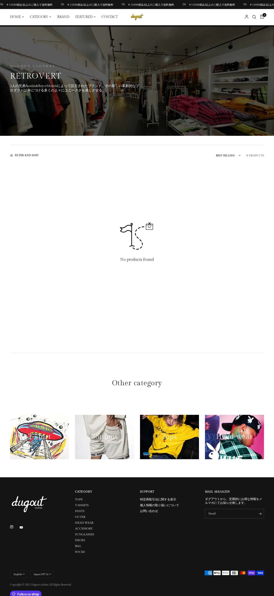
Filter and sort (27, 155)
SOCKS (80, 552)
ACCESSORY (84, 528)
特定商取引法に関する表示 (158, 499)
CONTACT (109, 17)
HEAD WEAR (84, 522)
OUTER (80, 517)
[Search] (254, 17)
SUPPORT (147, 491)
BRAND (63, 17)
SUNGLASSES (84, 534)
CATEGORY (39, 17)
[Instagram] (14, 526)
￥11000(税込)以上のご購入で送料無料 (82, 4)
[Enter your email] (260, 513)
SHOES (80, 540)
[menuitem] (18, 17)
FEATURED (83, 17)
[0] (261, 17)
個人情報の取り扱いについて (159, 505)
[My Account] (246, 17)
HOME (15, 17)
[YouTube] (24, 527)
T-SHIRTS (82, 505)
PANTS (79, 511)
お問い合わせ (149, 511)
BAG (78, 546)
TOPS (79, 499)
